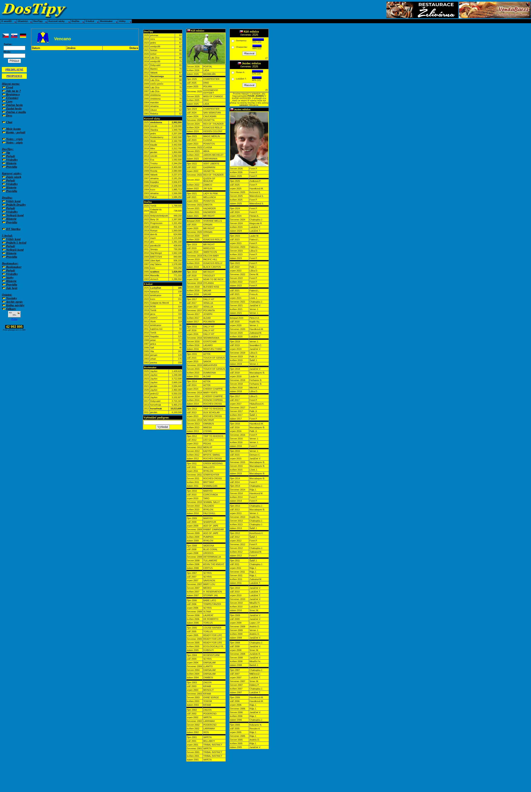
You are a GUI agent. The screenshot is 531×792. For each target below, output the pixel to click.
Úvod (9, 87)
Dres (9, 115)
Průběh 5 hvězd (16, 242)
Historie (11, 163)
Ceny (9, 101)
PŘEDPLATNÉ (14, 69)
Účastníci (12, 98)
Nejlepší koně (15, 215)
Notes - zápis (14, 142)
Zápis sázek (13, 177)
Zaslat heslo (14, 108)
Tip (8, 152)
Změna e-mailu (16, 112)
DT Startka (13, 229)
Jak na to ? (13, 90)
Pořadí (10, 156)
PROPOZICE (14, 76)
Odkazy (11, 308)
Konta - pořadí (15, 132)
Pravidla (11, 166)
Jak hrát (11, 288)
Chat (9, 122)
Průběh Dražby (16, 204)
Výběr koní (13, 201)
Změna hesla (14, 105)
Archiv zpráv (14, 301)
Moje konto (13, 128)
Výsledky (12, 159)
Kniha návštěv (15, 305)
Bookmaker (14, 267)
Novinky (11, 298)
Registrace (13, 94)
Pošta (14, 319)
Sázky (10, 277)
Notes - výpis (14, 139)
